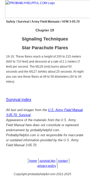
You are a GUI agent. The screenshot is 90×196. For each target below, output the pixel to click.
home (33, 161)
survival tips (48, 161)
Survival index (18, 99)
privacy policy (47, 166)
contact (63, 161)
